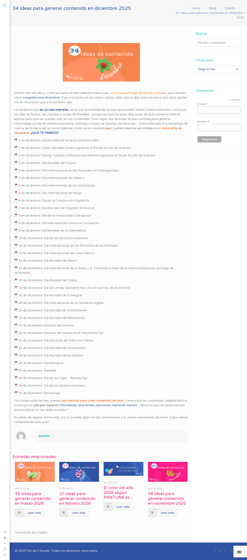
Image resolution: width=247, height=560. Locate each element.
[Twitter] (5, 538)
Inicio (196, 8)
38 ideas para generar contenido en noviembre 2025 (167, 498)
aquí (108, 128)
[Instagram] (5, 555)
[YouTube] (5, 543)
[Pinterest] (5, 549)
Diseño (230, 8)
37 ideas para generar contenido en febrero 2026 (77, 498)
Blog (212, 8)
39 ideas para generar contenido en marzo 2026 (33, 498)
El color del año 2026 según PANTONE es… (119, 492)
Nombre (203, 121)
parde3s (44, 436)
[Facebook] (5, 532)
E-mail (202, 104)
